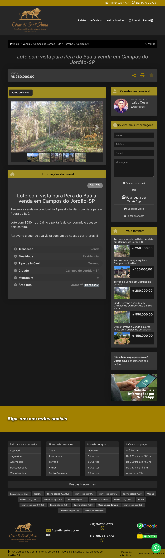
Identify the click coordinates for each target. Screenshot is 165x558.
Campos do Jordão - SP (47, 43)
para (99, 499)
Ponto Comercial (58, 473)
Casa (52, 450)
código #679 (108, 494)
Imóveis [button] (94, 20)
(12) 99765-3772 (146, 2)
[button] (17, 127)
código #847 (84, 494)
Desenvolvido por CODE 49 (150, 553)
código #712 (77, 499)
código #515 (53, 499)
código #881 (59, 505)
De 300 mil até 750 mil (139, 461)
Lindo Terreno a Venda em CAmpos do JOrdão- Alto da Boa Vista (133, 305)
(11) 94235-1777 (119, 2)
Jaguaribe (16, 456)
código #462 (133, 505)
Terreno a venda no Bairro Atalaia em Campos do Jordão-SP (133, 240)
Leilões (82, 20)
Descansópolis (18, 467)
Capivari (15, 450)
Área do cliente (140, 20)
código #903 (132, 494)
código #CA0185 (58, 494)
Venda (26, 43)
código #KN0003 (33, 505)
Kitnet (52, 467)
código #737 (123, 499)
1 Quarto (92, 450)
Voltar (151, 43)
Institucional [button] (114, 20)
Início (16, 43)
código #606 (83, 505)
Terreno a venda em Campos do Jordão (132, 283)
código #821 (29, 499)
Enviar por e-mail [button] (135, 183)
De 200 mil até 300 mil (139, 456)
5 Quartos (93, 473)
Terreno (68, 43)
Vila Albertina (18, 473)
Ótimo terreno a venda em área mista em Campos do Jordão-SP (132, 328)
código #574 (19, 494)
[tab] (21, 93)
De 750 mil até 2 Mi (137, 467)
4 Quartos (93, 467)
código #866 (70, 510)
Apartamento (56, 456)
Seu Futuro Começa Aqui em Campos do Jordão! (130, 262)
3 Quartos (93, 461)
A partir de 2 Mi (135, 473)
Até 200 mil (132, 450)
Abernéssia (16, 461)
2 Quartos (93, 456)
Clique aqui (120, 360)
